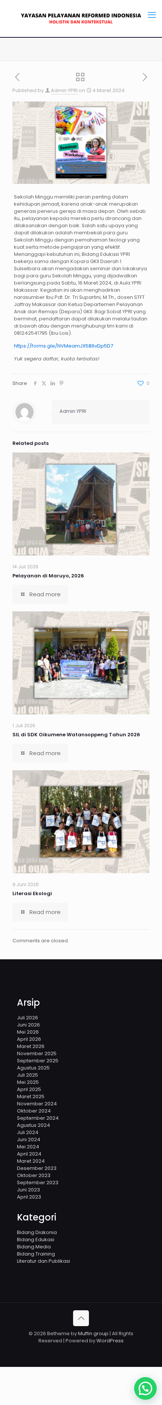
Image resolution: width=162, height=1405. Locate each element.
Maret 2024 (31, 1161)
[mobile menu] (151, 15)
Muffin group (93, 1333)
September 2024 (38, 1118)
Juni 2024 (28, 1139)
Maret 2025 (30, 1096)
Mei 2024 (28, 1146)
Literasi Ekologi (32, 893)
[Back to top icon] (81, 1318)
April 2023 (29, 1196)
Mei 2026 (28, 1032)
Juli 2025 (27, 1075)
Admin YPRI (64, 90)
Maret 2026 (30, 1046)
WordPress (110, 1340)
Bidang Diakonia (37, 1232)
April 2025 (29, 1089)
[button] (145, 1388)
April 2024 (29, 1153)
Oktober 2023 (33, 1175)
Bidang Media (34, 1246)
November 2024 (37, 1103)
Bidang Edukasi (35, 1239)
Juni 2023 (28, 1189)
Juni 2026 (28, 1024)
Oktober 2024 (34, 1110)
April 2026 (29, 1039)
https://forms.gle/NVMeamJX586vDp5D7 (63, 345)
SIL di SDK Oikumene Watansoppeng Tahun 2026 (76, 734)
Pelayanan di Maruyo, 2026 (48, 575)
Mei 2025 (28, 1082)
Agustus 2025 (33, 1067)
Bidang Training (36, 1253)
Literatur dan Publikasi (43, 1261)
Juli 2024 (27, 1132)
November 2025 (37, 1053)
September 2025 (37, 1060)
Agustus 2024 (33, 1125)
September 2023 (37, 1182)
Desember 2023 (37, 1168)
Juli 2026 (27, 1017)
